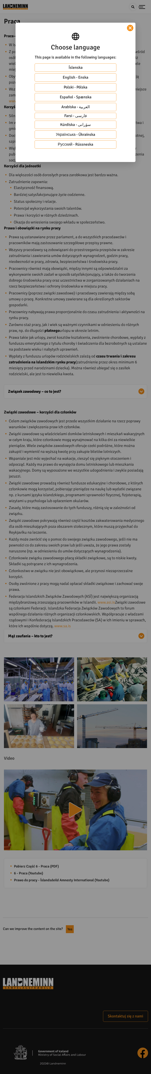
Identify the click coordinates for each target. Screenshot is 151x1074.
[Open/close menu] (142, 7)
